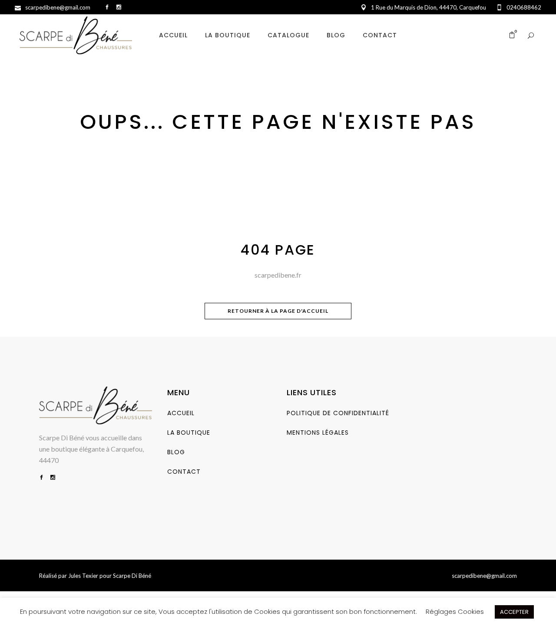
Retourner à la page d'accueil (278, 311)
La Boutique (188, 432)
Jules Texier (83, 575)
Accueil (181, 413)
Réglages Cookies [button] (455, 611)
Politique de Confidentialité (338, 413)
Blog (176, 452)
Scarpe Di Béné (132, 575)
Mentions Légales (318, 432)
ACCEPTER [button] (514, 612)
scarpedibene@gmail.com (484, 575)
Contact (184, 471)
